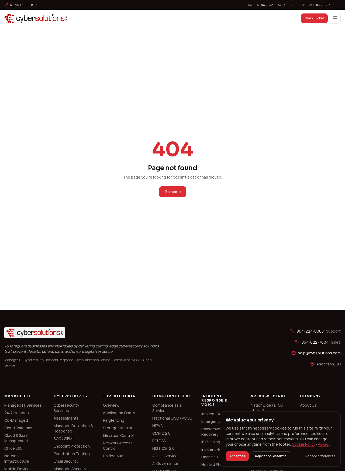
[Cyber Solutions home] (36, 18)
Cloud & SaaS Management (16, 438)
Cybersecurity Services (66, 408)
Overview (111, 405)
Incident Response (218, 413)
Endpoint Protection (72, 446)
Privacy (324, 444)
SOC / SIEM (63, 438)
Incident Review (215, 449)
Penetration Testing (72, 453)
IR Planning (210, 441)
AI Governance (165, 463)
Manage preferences (320, 456)
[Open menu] (335, 18)
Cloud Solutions (18, 427)
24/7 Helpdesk (17, 412)
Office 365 (13, 448)
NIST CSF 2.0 (163, 448)
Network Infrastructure (16, 458)
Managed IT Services (23, 405)
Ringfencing (113, 420)
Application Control (120, 412)
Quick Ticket (314, 18)
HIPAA (157, 425)
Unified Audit (114, 455)
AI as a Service (165, 455)
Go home (172, 191)
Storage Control (117, 427)
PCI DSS (159, 440)
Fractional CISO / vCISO (172, 418)
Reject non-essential (271, 456)
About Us (308, 405)
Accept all (237, 456)
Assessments (66, 418)
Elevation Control (118, 435)
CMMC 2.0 (161, 433)
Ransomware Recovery (213, 431)
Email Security (66, 461)
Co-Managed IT (18, 420)
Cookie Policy (303, 444)
